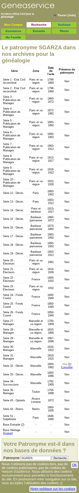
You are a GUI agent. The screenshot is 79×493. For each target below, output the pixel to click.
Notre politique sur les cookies (52, 489)
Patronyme (11, 458)
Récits (64, 31)
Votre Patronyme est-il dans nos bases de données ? (39, 447)
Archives (64, 24)
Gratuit (8, 433)
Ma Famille (13, 37)
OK (74, 465)
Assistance (13, 31)
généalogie (7, 16)
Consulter (67, 367)
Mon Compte (13, 24)
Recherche (39, 24)
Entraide (39, 31)
